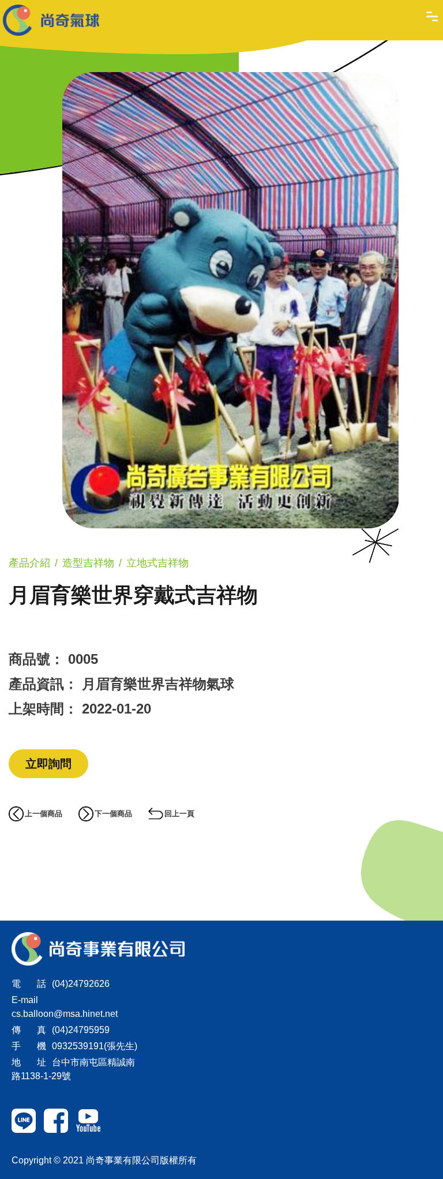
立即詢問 (48, 763)
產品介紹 (29, 563)
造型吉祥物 (88, 563)
